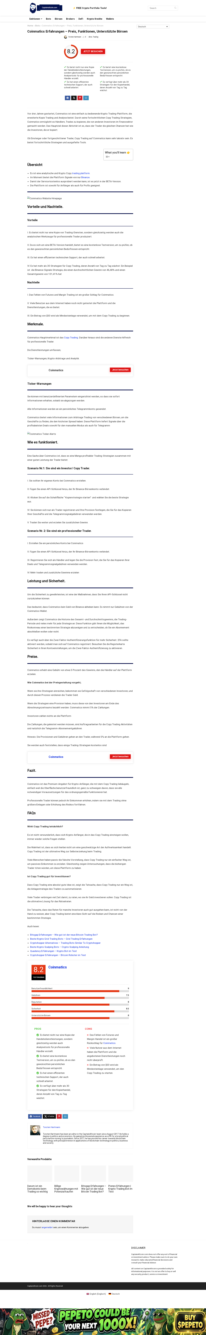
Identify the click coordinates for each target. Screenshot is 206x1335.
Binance (85, 177)
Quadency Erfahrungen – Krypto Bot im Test (53, 951)
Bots (48, 19)
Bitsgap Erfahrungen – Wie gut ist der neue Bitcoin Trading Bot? (64, 934)
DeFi (80, 19)
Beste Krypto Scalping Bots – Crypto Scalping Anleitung (59, 947)
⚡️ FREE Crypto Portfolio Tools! (90, 8)
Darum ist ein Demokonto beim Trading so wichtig (37, 1189)
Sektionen (34, 19)
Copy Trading (71, 337)
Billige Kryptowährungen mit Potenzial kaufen (66, 1189)
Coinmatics (56, 757)
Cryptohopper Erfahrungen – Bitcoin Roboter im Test (58, 955)
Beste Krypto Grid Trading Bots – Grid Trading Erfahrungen (61, 938)
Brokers (70, 19)
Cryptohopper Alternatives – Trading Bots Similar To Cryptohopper (65, 942)
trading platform (81, 173)
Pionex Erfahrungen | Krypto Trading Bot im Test (120, 1189)
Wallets (110, 19)
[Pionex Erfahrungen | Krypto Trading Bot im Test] (120, 1167)
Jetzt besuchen (93, 51)
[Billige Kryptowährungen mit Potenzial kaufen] (66, 1167)
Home (30, 25)
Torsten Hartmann (74, 37)
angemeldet (47, 1227)
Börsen (58, 19)
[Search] (175, 8)
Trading (95, 37)
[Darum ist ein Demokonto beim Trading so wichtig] (39, 1167)
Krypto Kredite (94, 19)
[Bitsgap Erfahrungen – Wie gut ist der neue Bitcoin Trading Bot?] (93, 1167)
